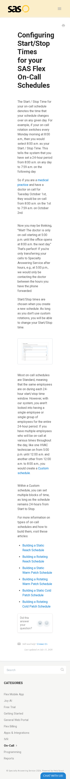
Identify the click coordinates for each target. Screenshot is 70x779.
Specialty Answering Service (22, 770)
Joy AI (8, 700)
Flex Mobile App (14, 694)
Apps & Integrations (16, 733)
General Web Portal (16, 720)
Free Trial (10, 707)
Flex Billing (10, 726)
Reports (9, 758)
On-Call (9, 745)
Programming (12, 752)
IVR (6, 739)
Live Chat (53, 775)
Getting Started (13, 713)
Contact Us (42, 643)
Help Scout (58, 770)
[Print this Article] (63, 26)
